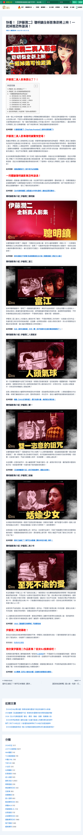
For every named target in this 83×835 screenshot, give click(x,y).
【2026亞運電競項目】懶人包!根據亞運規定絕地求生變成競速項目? (29, 727)
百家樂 (37, 7)
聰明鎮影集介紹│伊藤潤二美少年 (21, 107)
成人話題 (72, 7)
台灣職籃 (8, 770)
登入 (74, 2)
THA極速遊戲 (10, 756)
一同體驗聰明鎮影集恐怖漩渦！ (19, 94)
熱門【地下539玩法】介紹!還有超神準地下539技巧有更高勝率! (28, 723)
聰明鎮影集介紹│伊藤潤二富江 (21, 98)
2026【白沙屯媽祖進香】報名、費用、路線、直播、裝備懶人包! (28, 716)
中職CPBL (9, 760)
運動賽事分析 (28, 7)
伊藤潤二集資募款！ (15, 109)
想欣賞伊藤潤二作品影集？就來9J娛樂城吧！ (23, 111)
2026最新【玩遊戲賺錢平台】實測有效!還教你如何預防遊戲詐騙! (28, 713)
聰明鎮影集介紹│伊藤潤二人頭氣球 (22, 100)
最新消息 (8, 781)
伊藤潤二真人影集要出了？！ (18, 89)
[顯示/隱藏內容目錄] (34, 86)
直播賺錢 (8, 795)
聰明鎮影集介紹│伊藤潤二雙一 (21, 102)
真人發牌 (51, 7)
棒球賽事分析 (10, 788)
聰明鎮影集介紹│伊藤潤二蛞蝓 (21, 104)
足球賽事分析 (10, 816)
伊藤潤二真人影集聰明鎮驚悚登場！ (20, 91)
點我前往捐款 (19, 643)
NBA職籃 (8, 752)
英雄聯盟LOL (10, 809)
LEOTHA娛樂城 (10, 749)
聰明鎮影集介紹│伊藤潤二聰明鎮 (21, 96)
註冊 (80, 2)
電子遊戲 (66, 7)
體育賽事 (43, 7)
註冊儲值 (80, 7)
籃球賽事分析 (10, 802)
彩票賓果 (57, 7)
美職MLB (8, 805)
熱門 (22, 7)
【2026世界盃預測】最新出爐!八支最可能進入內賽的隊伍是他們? (29, 720)
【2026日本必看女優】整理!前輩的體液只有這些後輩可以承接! (28, 709)
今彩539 (8, 763)
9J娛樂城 (40, 654)
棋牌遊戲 (8, 784)
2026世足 (8, 745)
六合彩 (7, 767)
